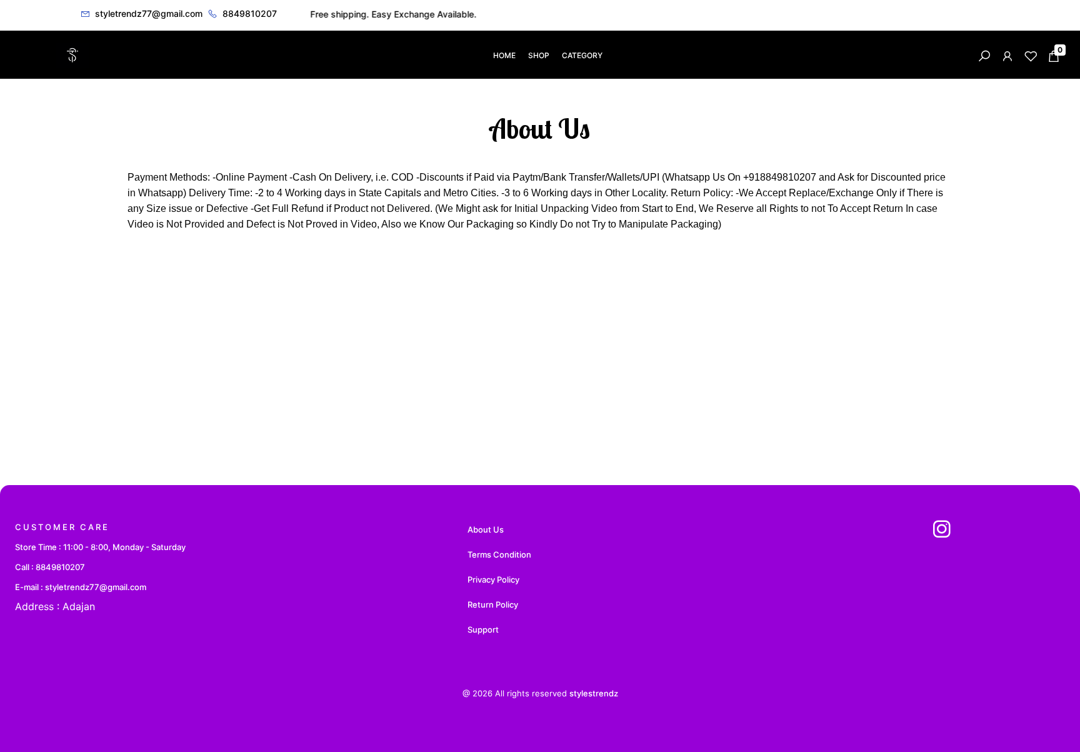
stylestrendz (593, 693)
